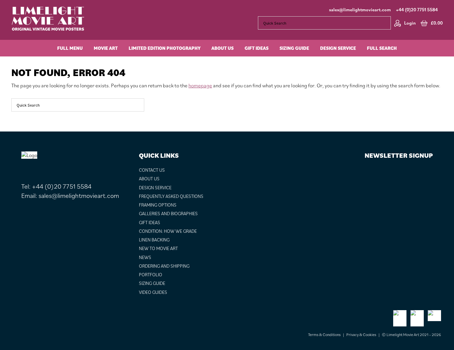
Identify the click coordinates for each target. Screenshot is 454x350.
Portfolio (150, 275)
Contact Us (152, 170)
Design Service (155, 188)
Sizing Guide (152, 283)
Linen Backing (154, 240)
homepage (200, 85)
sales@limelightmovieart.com (360, 10)
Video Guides (153, 292)
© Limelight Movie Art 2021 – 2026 (411, 334)
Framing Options (157, 205)
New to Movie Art (158, 248)
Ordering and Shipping (164, 266)
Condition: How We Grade (168, 231)
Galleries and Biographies (168, 214)
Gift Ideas (149, 222)
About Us (149, 179)
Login (410, 23)
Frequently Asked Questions (171, 196)
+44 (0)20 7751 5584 (417, 10)
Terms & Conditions (324, 334)
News (145, 257)
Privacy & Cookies (361, 334)
